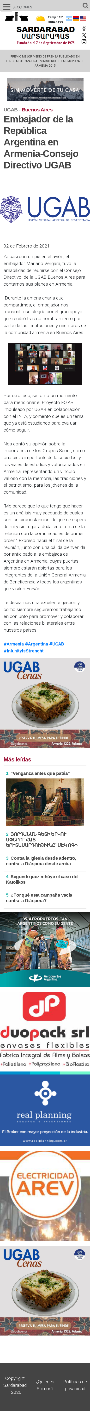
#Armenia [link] (14, 644)
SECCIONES (16, 7)
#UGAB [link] (56, 644)
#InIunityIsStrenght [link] (24, 651)
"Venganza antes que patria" (38, 773)
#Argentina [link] (36, 644)
